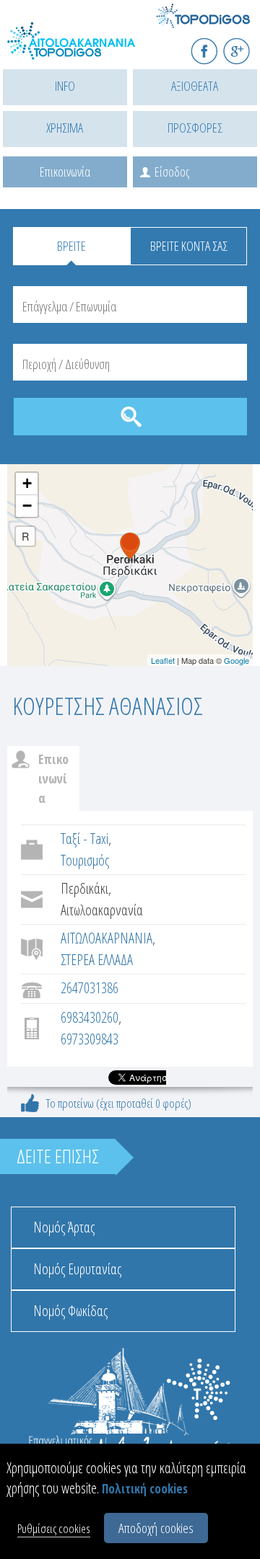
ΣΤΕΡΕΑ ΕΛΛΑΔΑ (97, 959)
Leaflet (163, 660)
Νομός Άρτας (64, 1227)
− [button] (27, 506)
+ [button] (27, 483)
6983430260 (89, 1017)
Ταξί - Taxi (84, 838)
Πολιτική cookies (145, 1488)
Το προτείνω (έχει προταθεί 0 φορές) (118, 1103)
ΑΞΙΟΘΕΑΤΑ (194, 85)
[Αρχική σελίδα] (72, 48)
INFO (65, 85)
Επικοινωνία (65, 171)
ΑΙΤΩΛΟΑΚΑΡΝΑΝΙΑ (106, 938)
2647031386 (89, 988)
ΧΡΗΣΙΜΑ (64, 127)
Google (236, 660)
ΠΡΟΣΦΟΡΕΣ (195, 127)
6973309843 (89, 1039)
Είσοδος (172, 171)
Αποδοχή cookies (156, 1528)
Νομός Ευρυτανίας (77, 1269)
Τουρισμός (85, 860)
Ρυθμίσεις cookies (53, 1528)
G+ (246, 45)
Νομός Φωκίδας (70, 1310)
